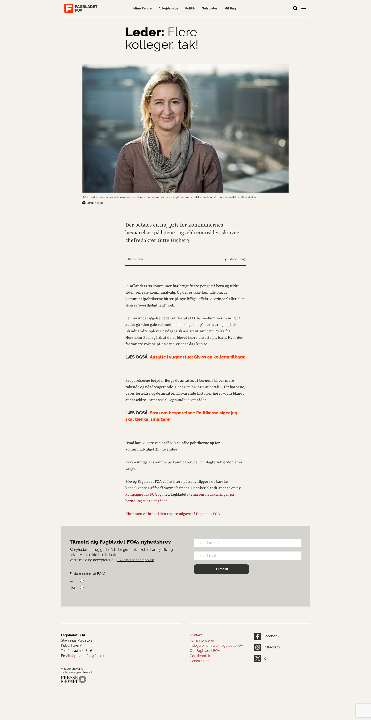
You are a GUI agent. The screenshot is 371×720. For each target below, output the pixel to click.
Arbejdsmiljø (168, 8)
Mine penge (142, 8)
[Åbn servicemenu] (304, 9)
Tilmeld (221, 569)
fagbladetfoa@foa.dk (87, 656)
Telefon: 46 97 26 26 (76, 651)
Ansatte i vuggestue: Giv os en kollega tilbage (185, 357)
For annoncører (202, 640)
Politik (190, 8)
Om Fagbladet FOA (205, 651)
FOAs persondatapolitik (135, 560)
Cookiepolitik (200, 656)
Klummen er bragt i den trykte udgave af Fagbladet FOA (172, 514)
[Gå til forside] (81, 8)
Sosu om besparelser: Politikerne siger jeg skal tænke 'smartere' (181, 416)
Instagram (272, 647)
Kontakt (196, 635)
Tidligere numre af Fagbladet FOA (216, 645)
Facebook (271, 636)
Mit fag (230, 8)
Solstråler (209, 8)
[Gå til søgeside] (295, 8)
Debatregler (199, 661)
